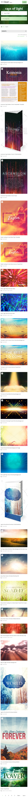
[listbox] (22, 36)
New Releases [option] (20, 36)
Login (24, 2)
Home (3, 26)
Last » (24, 795)
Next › (18, 795)
